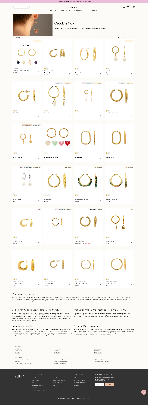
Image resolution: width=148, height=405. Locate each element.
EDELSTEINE (65, 11)
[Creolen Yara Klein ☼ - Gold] (76, 279)
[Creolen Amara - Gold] (76, 69)
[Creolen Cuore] (26, 138)
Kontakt (34, 378)
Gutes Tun (55, 378)
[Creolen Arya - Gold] (14, 111)
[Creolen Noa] (57, 222)
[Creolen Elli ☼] (119, 138)
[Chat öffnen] (143, 392)
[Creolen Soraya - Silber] (16, 279)
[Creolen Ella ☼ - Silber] (78, 153)
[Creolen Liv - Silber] (47, 195)
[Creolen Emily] (26, 180)
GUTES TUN (78, 11)
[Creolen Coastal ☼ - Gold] (107, 111)
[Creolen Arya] (26, 96)
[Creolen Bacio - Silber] (78, 111)
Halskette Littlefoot (100, 360)
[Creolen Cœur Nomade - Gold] (45, 153)
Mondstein (57, 349)
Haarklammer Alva (60, 363)
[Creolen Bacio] (88, 96)
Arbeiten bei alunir (57, 383)
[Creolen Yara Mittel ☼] (119, 264)
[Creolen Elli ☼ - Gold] (107, 153)
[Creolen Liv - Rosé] (49, 195)
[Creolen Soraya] (26, 264)
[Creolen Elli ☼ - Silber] (109, 153)
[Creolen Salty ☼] (88, 222)
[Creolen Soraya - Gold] (14, 279)
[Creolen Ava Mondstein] (57, 96)
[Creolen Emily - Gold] (14, 195)
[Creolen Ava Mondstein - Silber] (47, 111)
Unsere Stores (35, 380)
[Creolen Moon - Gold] (14, 237)
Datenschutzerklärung (79, 380)
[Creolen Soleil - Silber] (109, 237)
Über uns (55, 385)
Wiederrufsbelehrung (79, 383)
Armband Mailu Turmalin (101, 362)
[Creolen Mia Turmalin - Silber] (109, 195)
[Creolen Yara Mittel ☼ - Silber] (109, 279)
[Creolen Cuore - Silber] (16, 153)
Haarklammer (98, 353)
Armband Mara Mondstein (23, 363)
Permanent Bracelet (21, 360)
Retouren (34, 387)
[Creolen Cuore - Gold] (14, 153)
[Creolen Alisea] (57, 54)
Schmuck (53, 11)
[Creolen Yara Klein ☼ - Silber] (78, 279)
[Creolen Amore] (119, 54)
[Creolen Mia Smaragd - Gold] (76, 195)
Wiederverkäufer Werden (38, 390)
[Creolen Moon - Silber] (16, 237)
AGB (75, 378)
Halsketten (97, 349)
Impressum (76, 385)
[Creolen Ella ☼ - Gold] (76, 153)
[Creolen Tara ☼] (57, 264)
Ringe (56, 351)
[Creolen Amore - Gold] (107, 69)
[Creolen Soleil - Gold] (107, 237)
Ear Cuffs (39, 331)
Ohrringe (17, 353)
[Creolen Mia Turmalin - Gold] (107, 195)
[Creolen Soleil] (119, 222)
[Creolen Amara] (88, 54)
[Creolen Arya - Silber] (16, 111)
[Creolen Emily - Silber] (16, 195)
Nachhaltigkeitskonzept (59, 380)
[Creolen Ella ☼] (88, 138)
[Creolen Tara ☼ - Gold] (45, 279)
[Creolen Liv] (57, 180)
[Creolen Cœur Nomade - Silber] (47, 153)
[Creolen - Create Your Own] (26, 54)
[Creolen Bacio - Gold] (76, 111)
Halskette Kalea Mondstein (62, 360)
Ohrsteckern (29, 331)
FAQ (33, 383)
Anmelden (109, 384)
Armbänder (18, 349)
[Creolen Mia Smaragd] (88, 180)
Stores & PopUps (91, 11)
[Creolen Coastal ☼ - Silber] (109, 111)
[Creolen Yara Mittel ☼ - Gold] (107, 279)
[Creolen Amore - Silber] (109, 69)
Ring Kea (17, 362)
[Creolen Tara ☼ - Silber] (47, 279)
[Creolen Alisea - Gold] (45, 69)
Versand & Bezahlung (37, 385)
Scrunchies (18, 351)
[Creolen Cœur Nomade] (57, 138)
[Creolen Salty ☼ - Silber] (78, 237)
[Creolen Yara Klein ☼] (88, 264)
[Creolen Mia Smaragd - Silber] (78, 195)
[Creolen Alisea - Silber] (47, 69)
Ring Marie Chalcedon (61, 362)
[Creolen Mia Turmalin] (119, 180)
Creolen (40, 297)
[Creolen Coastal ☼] (119, 96)
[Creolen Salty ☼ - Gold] (76, 237)
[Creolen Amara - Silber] (78, 69)
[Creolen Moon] (26, 222)
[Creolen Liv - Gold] (45, 195)
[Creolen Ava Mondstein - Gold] (45, 111)
